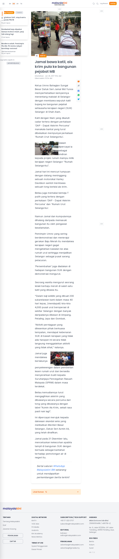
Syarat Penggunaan (40, 546)
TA (21, 4)
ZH (17, 4)
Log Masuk (104, 3)
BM (14, 4)
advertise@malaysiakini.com (72, 545)
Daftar (113, 3)
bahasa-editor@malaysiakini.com (70, 534)
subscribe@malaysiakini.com (72, 524)
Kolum (91, 545)
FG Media (35, 527)
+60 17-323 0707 (67, 520)
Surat (91, 548)
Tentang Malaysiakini (11, 521)
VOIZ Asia (35, 524)
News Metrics (37, 537)
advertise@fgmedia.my (70, 548)
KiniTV (34, 520)
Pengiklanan (13, 535)
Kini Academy (37, 533)
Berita (91, 541)
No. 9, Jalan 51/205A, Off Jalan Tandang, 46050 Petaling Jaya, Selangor (101, 529)
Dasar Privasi (37, 549)
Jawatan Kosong (9, 529)
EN (10, 4)
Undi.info (35, 530)
